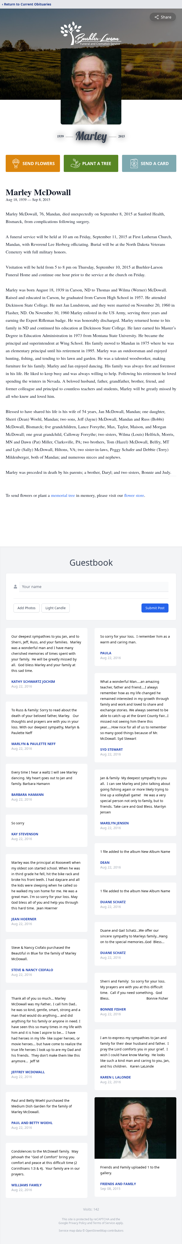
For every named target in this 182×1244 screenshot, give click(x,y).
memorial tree (63, 495)
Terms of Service (104, 1223)
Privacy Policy (77, 1223)
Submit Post (155, 608)
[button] (135, 1128)
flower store (134, 495)
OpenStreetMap (96, 1231)
